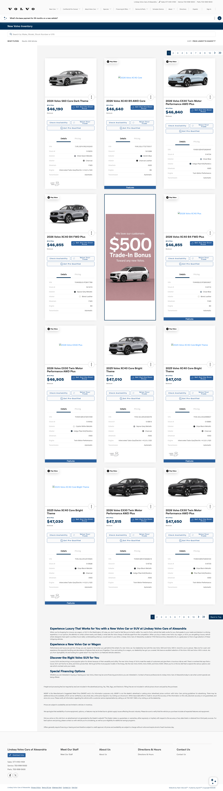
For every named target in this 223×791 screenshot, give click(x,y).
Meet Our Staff (69, 749)
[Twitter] (15, 775)
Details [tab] (64, 138)
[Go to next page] (215, 53)
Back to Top (215, 617)
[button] (91, 97)
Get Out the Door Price (84, 107)
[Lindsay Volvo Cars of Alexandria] (21, 8)
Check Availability (59, 123)
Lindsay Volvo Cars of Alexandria (18, 787)
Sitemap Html (57, 787)
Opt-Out (74, 787)
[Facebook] (10, 775)
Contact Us (18, 755)
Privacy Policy (36, 787)
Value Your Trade (85, 122)
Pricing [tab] (78, 138)
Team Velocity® (182, 788)
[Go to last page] (220, 53)
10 (210, 53)
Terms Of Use (46, 787)
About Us (104, 749)
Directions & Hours (149, 749)
